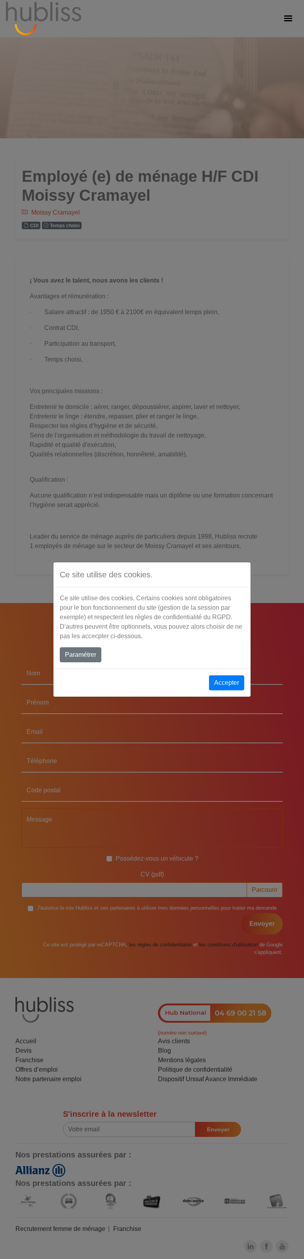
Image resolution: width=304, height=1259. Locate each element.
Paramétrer (80, 654)
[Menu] (288, 18)
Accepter (226, 682)
